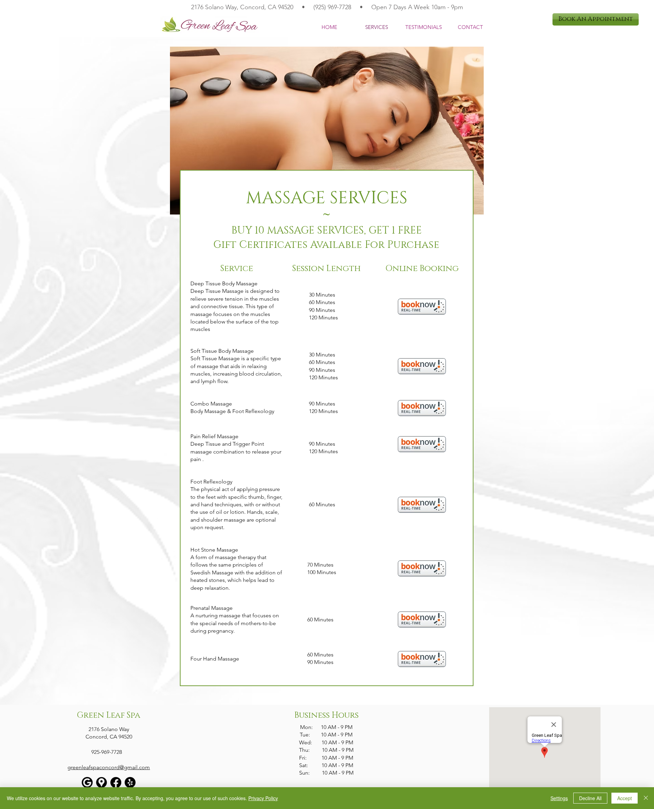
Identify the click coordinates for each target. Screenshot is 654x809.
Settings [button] (559, 798)
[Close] (646, 798)
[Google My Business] (87, 782)
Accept (624, 798)
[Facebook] (115, 782)
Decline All (590, 798)
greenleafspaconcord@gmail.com (108, 767)
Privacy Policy (263, 798)
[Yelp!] (130, 782)
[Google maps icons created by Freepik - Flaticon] (101, 782)
